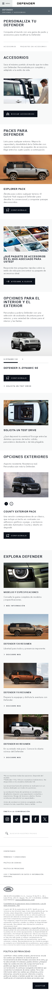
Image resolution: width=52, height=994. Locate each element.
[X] (44, 819)
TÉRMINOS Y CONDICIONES (15, 857)
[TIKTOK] (16, 819)
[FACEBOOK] (35, 819)
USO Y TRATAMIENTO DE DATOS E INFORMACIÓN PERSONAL (23, 875)
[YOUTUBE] (26, 819)
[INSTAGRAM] (7, 819)
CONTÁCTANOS (9, 851)
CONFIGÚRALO (19, 210)
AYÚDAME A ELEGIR (21, 281)
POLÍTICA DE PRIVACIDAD (14, 868)
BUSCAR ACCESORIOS (23, 114)
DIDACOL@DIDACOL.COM (25, 900)
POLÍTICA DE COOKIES (12, 863)
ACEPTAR (40, 986)
